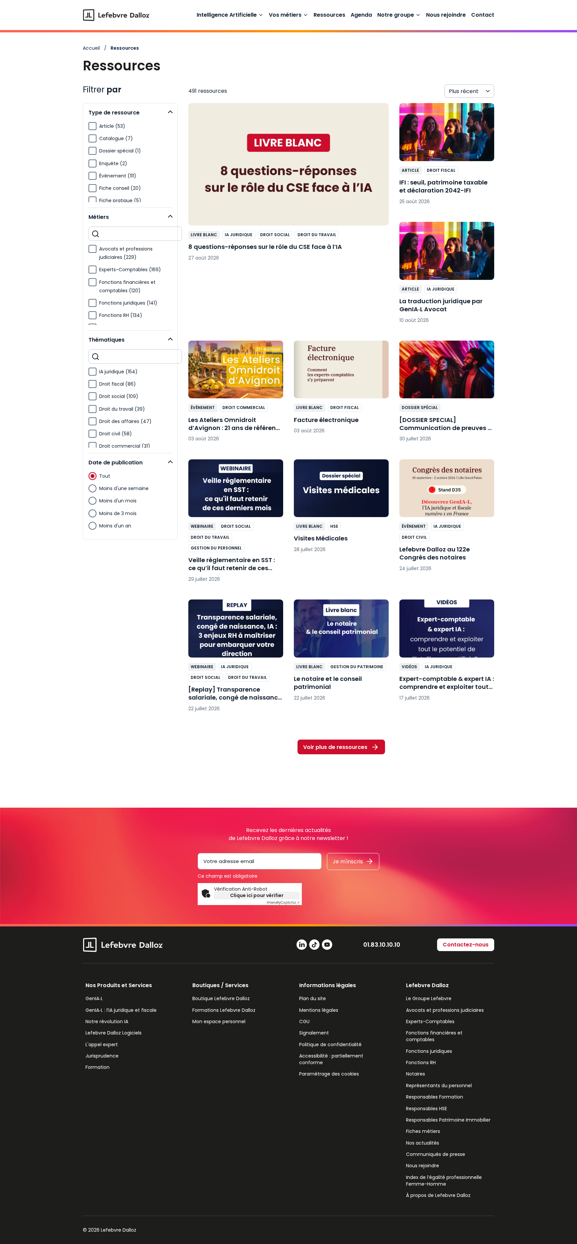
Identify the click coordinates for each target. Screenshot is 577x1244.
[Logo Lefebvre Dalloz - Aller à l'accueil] (116, 15)
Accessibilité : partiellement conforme (331, 1059)
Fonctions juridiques (429, 1051)
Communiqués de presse (435, 1154)
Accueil (91, 48)
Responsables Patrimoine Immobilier (448, 1120)
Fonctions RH (421, 1062)
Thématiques (106, 340)
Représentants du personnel (439, 1085)
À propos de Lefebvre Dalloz (438, 1195)
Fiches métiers (423, 1131)
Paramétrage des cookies (329, 1074)
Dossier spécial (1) (120, 150)
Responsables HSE (426, 1108)
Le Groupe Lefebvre (428, 998)
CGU (304, 1021)
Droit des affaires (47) (125, 421)
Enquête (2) (113, 163)
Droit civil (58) (115, 433)
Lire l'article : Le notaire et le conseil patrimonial (341, 653)
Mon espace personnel (218, 1021)
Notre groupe (395, 15)
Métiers (98, 217)
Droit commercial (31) (124, 446)
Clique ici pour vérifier (256, 895)
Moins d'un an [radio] (115, 525)
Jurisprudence (102, 1056)
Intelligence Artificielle (227, 15)
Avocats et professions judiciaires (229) (126, 253)
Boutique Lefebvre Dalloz (221, 998)
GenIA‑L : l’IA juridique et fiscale (121, 1010)
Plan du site (312, 998)
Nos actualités (422, 1143)
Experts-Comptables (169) (130, 269)
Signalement (314, 1032)
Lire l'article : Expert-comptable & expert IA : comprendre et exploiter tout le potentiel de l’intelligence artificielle (446, 653)
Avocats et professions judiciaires (445, 1010)
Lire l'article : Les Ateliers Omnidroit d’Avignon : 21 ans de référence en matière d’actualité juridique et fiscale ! (235, 395)
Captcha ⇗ (283, 902)
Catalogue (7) (116, 138)
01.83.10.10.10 (381, 944)
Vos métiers (285, 15)
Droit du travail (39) (122, 409)
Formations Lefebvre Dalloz (223, 1010)
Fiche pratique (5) (120, 200)
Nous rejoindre (446, 15)
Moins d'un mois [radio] (118, 500)
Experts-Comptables (430, 1021)
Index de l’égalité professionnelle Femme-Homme (444, 1180)
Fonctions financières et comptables (434, 1036)
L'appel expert (101, 1044)
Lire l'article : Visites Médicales (341, 509)
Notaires (415, 1074)
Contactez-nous (466, 944)
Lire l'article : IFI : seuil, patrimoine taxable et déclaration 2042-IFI (446, 157)
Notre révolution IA (106, 1021)
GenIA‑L (94, 998)
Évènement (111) (117, 175)
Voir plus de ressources (335, 747)
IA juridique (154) (118, 371)
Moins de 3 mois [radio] (118, 513)
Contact (482, 15)
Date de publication (115, 462)
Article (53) (112, 126)
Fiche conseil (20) (120, 188)
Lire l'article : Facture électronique (341, 391)
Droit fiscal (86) (117, 384)
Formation (97, 1067)
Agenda (361, 15)
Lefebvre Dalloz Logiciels (113, 1032)
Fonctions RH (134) (120, 315)
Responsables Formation (434, 1097)
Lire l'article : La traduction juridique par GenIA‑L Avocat (446, 276)
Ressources (329, 15)
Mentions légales (318, 1010)
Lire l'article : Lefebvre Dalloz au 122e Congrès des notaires (446, 518)
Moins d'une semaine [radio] (124, 488)
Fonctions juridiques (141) (128, 303)
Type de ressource (114, 112)
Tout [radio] (104, 476)
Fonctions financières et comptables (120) (127, 286)
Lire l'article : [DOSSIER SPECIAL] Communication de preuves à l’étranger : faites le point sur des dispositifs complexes (446, 395)
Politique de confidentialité (330, 1044)
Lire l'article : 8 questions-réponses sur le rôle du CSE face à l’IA (288, 185)
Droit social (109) (118, 396)
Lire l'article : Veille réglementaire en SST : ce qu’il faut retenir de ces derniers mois (235, 524)
